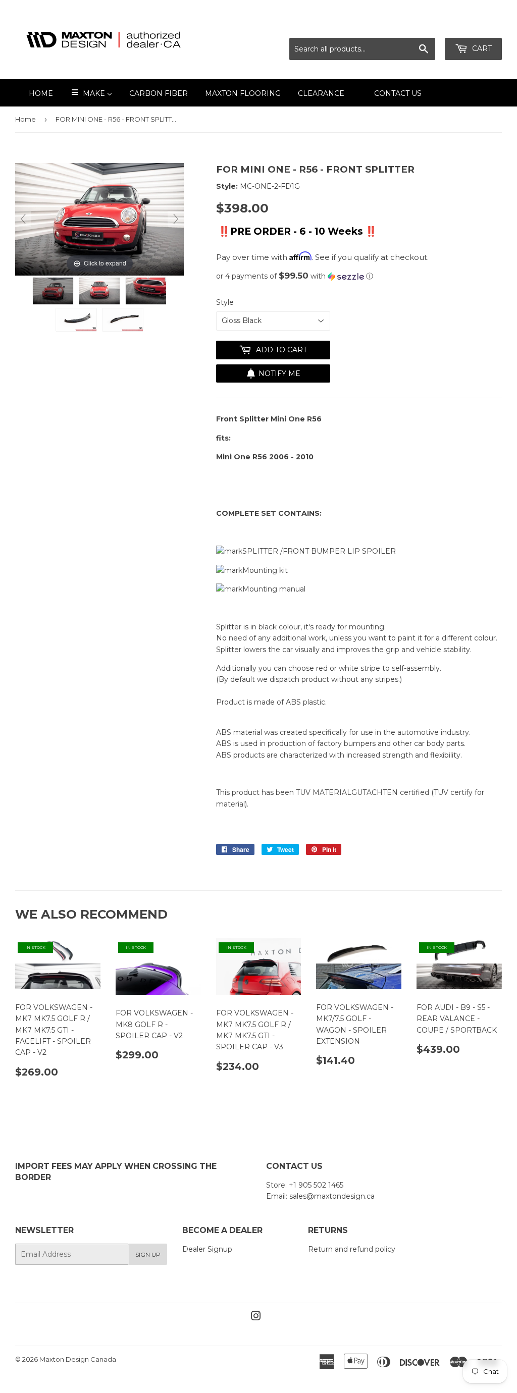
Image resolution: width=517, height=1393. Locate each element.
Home (25, 119)
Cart (481, 48)
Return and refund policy (351, 1249)
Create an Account (470, 25)
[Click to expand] (99, 218)
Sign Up (148, 1254)
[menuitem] (35, 92)
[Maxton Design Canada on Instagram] (256, 1317)
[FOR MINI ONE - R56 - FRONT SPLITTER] (53, 291)
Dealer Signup (207, 1249)
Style (225, 302)
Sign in (412, 25)
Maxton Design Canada (77, 1359)
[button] (359, 276)
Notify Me (279, 373)
